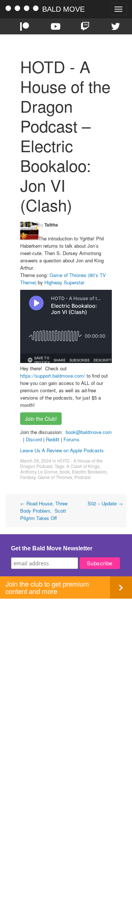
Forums (71, 439)
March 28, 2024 (35, 460)
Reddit (53, 439)
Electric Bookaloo (89, 471)
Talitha (51, 224)
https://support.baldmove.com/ (52, 375)
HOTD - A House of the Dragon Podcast (61, 463)
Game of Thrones (55, 477)
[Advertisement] (66, 664)
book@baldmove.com (89, 431)
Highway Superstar (64, 282)
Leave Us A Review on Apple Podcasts (62, 450)
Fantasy (28, 477)
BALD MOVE (63, 9)
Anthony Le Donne (39, 471)
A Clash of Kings (82, 466)
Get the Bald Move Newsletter (51, 548)
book (65, 471)
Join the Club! (41, 418)
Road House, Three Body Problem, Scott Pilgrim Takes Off (43, 510)
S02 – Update (105, 503)
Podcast (82, 477)
